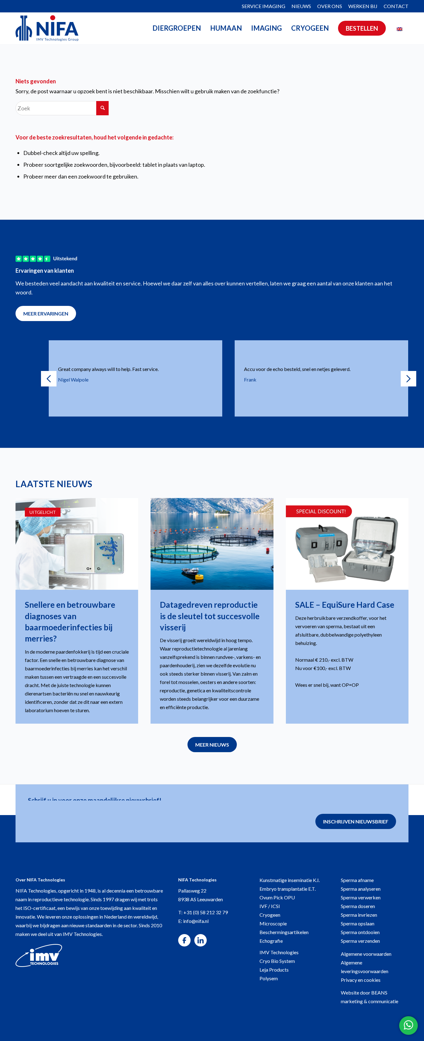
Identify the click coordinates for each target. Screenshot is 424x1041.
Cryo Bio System (277, 961)
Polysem (268, 978)
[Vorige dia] (48, 378)
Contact (396, 6)
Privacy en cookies (361, 980)
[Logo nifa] (47, 28)
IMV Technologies (279, 952)
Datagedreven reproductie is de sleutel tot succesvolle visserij (209, 616)
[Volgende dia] (408, 378)
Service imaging (263, 6)
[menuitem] (263, 6)
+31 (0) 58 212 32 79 (205, 912)
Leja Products (274, 970)
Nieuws (301, 6)
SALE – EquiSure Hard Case (344, 605)
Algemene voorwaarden (366, 954)
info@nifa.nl (196, 921)
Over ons (329, 6)
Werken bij (362, 6)
